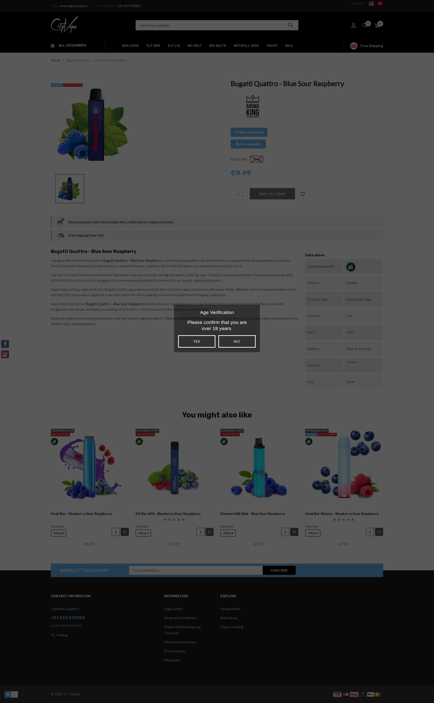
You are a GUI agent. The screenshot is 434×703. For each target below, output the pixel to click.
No (237, 341)
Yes (196, 341)
